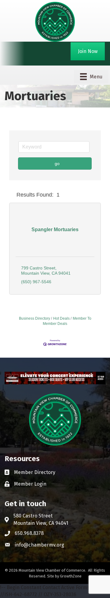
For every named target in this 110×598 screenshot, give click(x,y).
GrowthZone (71, 576)
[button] (11, 195)
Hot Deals (61, 318)
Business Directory (34, 318)
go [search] (57, 163)
